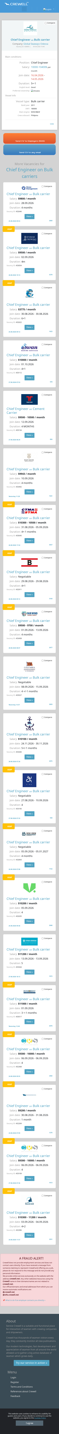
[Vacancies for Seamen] (24, 9)
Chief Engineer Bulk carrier (28, 194)
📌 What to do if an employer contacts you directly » (24, 1300)
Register (15, 1382)
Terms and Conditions (22, 1386)
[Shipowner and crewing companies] (29, 9)
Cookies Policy (40, 1418)
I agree (29, 1423)
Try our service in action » (31, 1362)
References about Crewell (23, 1391)
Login (13, 1377)
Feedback (15, 1396)
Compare (48, 186)
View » (29, 216)
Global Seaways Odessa (35, 43)
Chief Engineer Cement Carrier (25, 411)
